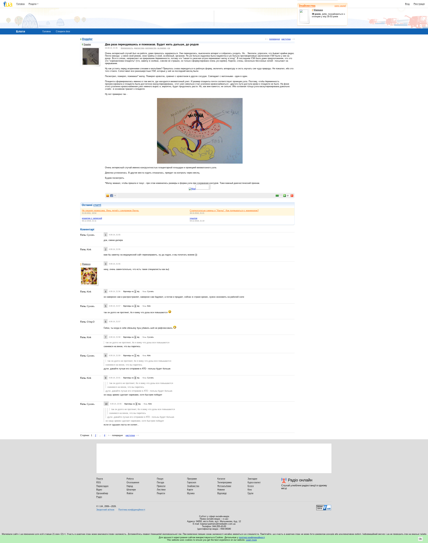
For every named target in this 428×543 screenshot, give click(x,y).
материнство (150, 48)
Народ (130, 486)
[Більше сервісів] (115, 195)
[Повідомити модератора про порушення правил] (292, 195)
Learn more (251, 540)
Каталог (221, 478)
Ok (420, 539)
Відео (99, 489)
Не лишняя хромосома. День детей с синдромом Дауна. (110, 210)
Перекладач (102, 486)
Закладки (252, 478)
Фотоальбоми (224, 486)
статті (97, 205)
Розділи (32, 4)
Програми (192, 478)
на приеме (161, 48)
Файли (130, 493)
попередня (274, 39)
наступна (286, 39)
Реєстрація (419, 4)
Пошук (160, 478)
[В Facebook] (111, 195)
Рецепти (161, 493)
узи (168, 48)
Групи (250, 493)
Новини (221, 489)
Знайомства (307, 5)
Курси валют (254, 482)
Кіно (250, 489)
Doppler (87, 39)
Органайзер (102, 493)
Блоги (251, 486)
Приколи (161, 486)
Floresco (86, 264)
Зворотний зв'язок (105, 509)
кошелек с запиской (92, 218)
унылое (193, 218)
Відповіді (222, 493)
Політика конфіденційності (131, 509)
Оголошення (133, 482)
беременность (127, 48)
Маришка (318, 10)
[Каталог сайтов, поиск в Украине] (323, 506)
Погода (160, 482)
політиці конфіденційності (252, 537)
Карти (190, 489)
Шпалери (131, 489)
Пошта (99, 478)
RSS (98, 482)
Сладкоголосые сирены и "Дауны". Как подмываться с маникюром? (224, 210)
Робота (130, 478)
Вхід (407, 4)
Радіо (99, 497)
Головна (20, 4)
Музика (190, 493)
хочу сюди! (340, 6)
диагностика (139, 48)
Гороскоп (191, 482)
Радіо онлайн (300, 480)
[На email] (107, 195)
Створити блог (63, 31)
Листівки (161, 489)
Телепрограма (224, 482)
